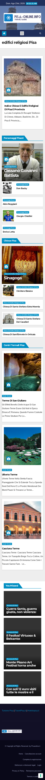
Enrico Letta (9, 232)
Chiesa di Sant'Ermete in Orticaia (19, 334)
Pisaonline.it (35, 746)
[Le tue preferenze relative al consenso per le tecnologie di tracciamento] (40, 775)
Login (39, 765)
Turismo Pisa (8, 711)
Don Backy (21, 188)
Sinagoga (13, 277)
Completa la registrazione (32, 759)
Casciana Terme (11, 548)
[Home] (4, 33)
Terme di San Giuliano (14, 400)
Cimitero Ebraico (24, 291)
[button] (40, 33)
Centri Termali (7, 396)
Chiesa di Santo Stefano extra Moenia (21, 306)
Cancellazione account (33, 754)
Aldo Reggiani (10, 204)
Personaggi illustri (10, 166)
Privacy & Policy (18, 771)
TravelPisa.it (20, 711)
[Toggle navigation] (22, 33)
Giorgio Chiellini (24, 216)
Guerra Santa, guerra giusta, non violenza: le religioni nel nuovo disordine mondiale (21, 613)
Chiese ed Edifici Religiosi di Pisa (15, 101)
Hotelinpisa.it (33, 711)
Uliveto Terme (9, 474)
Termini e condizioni (34, 776)
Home (21, 754)
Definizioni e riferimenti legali (25, 765)
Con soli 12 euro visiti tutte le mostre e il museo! (21, 692)
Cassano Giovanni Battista (20, 173)
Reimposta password (33, 771)
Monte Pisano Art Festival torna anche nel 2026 (21, 665)
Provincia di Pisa (12, 605)
